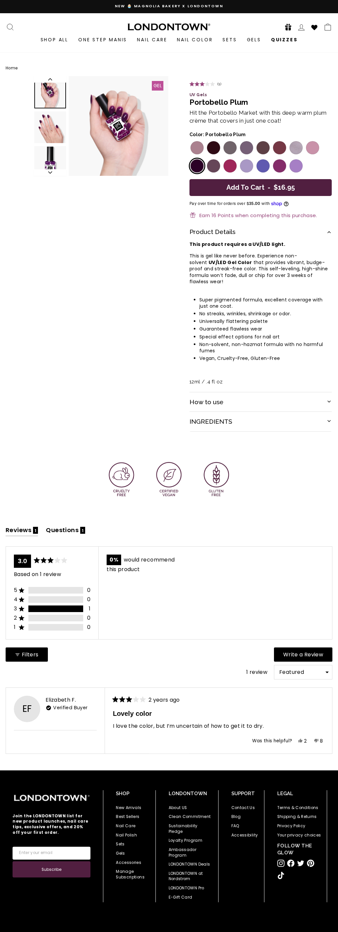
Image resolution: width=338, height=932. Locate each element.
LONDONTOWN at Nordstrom (186, 876)
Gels (254, 39)
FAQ (235, 826)
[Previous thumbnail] (50, 79)
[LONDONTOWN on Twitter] (300, 863)
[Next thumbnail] (50, 172)
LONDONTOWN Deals (189, 864)
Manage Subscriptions (130, 874)
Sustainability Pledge (183, 828)
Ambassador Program (183, 852)
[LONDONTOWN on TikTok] (281, 875)
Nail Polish (126, 835)
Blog (236, 816)
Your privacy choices (299, 835)
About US (178, 807)
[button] (286, 27)
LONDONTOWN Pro (186, 888)
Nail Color (195, 39)
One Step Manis (102, 39)
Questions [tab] (65, 531)
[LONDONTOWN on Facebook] (290, 863)
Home (11, 68)
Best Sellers (127, 816)
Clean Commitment (190, 816)
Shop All (54, 39)
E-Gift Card (180, 897)
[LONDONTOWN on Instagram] (281, 863)
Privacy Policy (291, 826)
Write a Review (307, 656)
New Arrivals (128, 807)
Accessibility (244, 835)
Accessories (128, 862)
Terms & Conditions (298, 807)
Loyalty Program (185, 840)
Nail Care (152, 39)
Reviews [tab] (22, 531)
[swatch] (196, 147)
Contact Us (243, 807)
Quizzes (284, 39)
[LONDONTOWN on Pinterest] (310, 863)
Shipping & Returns (297, 816)
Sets (229, 39)
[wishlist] (314, 26)
